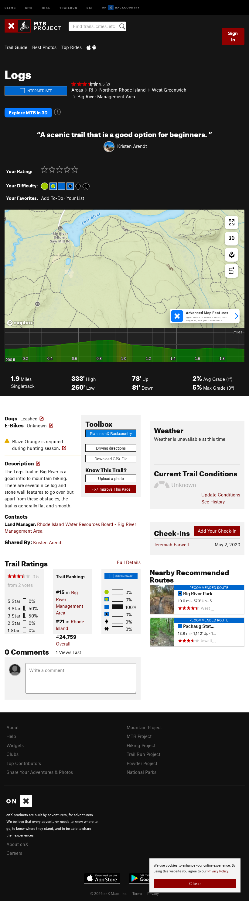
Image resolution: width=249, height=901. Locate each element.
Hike (46, 7)
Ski (90, 7)
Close (195, 883)
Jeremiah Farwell (171, 544)
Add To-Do (52, 198)
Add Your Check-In (217, 531)
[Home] (36, 26)
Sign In (233, 36)
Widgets (15, 745)
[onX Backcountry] (120, 8)
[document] (195, 875)
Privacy (153, 893)
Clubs (12, 754)
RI (91, 89)
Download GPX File (111, 458)
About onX (17, 844)
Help (11, 736)
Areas (77, 89)
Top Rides (71, 47)
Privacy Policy (217, 871)
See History (213, 501)
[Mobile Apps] (91, 47)
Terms (137, 893)
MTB (29, 7)
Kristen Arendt (132, 146)
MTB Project (139, 736)
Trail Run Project (143, 754)
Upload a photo (111, 478)
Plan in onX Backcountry (111, 433)
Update (220, 494)
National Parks (141, 772)
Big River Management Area (106, 96)
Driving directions (111, 448)
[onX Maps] (19, 805)
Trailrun (68, 7)
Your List (75, 198)
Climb (10, 7)
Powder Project (142, 763)
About (12, 727)
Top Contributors (23, 763)
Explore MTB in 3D (28, 112)
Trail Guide (16, 47)
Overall (63, 643)
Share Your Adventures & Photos (39, 772)
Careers (14, 853)
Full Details (129, 562)
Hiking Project (141, 745)
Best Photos (44, 47)
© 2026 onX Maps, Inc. (108, 893)
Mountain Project (144, 727)
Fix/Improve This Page (111, 489)
